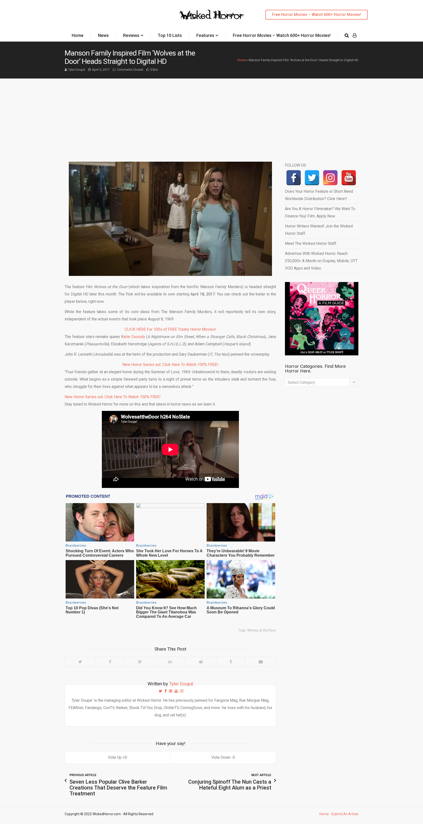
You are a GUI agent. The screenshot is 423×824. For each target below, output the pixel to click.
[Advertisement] (211, 115)
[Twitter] (80, 661)
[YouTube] (348, 177)
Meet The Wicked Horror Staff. (311, 243)
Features (205, 35)
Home (77, 35)
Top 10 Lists (170, 35)
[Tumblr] (230, 661)
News (103, 35)
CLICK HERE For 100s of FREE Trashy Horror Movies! (170, 329)
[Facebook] (109, 661)
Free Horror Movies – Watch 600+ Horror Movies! (316, 14)
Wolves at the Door (261, 630)
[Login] (354, 35)
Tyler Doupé (76, 69)
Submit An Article (344, 814)
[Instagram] (330, 177)
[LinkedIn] (170, 661)
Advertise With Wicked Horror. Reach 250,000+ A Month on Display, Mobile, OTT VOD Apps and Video (321, 261)
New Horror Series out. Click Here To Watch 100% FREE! (170, 364)
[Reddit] (200, 661)
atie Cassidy (134, 336)
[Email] (260, 661)
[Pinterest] (139, 661)
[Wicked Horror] (212, 14)
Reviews (131, 35)
